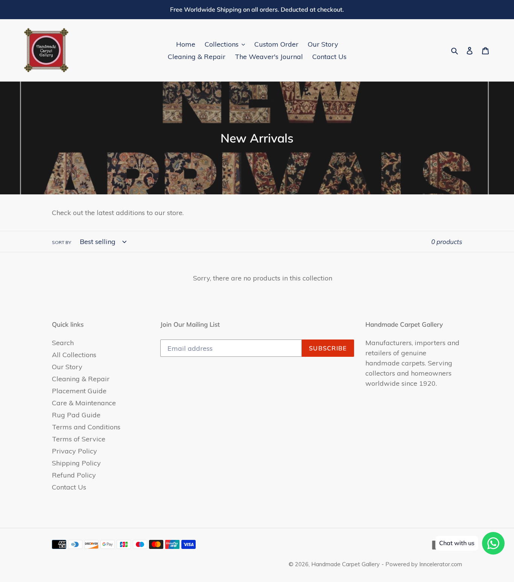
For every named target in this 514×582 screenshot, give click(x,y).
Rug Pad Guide (76, 415)
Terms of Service (78, 439)
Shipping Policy (76, 463)
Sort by (61, 242)
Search (63, 342)
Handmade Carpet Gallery (345, 564)
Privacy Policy (74, 451)
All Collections (74, 354)
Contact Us (69, 487)
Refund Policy (74, 475)
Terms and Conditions (86, 427)
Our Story (67, 366)
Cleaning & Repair (80, 378)
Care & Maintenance (84, 403)
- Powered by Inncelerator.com (422, 564)
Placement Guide (79, 390)
